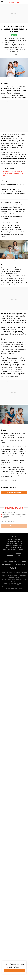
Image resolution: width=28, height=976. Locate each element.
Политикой (6, 516)
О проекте (11, 539)
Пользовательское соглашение (14, 541)
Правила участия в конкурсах (14, 543)
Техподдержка (21, 549)
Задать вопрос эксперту (9, 549)
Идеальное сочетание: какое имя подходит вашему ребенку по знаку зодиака (13, 173)
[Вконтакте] (12, 536)
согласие (7, 514)
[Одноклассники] (15, 536)
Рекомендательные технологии (14, 547)
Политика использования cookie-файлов (14, 545)
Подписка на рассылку (8, 512)
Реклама (17, 539)
